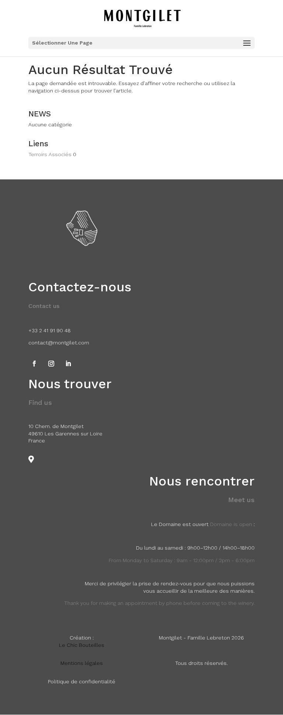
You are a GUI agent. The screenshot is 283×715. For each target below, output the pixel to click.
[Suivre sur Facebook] (34, 363)
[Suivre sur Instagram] (51, 363)
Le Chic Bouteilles (81, 645)
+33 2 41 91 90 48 (49, 330)
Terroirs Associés (49, 154)
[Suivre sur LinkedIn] (68, 363)
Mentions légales (81, 663)
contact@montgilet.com (58, 343)
